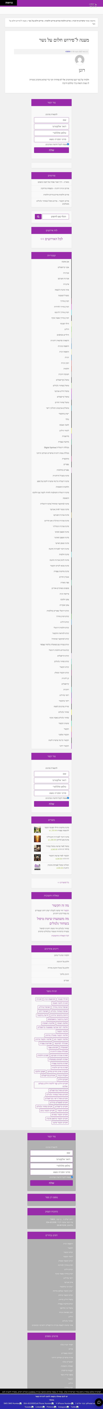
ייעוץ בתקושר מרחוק (59, 1015)
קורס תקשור (62, 1111)
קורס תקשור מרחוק (65, 1295)
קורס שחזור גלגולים (44, 1107)
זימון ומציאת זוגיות (66, 1312)
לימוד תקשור (62, 1031)
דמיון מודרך (68, 1388)
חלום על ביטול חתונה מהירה (58, 968)
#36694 (67, 52)
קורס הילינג (62, 1080)
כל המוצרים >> (63, 883)
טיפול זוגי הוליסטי (66, 1308)
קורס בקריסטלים (47, 1076)
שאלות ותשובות (67, 1366)
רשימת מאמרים (67, 1353)
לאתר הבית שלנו (66, 1345)
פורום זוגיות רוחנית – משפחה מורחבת (55, 188)
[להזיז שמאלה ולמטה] (2, 3)
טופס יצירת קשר (67, 1375)
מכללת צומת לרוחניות (58, 1051)
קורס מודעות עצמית (65, 1304)
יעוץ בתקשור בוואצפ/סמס (57, 1019)
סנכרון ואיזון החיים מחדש (57, 1072)
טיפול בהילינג (44, 1007)
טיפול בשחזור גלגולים (59, 1011)
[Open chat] (99, 1402)
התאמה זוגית (49, 999)
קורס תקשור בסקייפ (59, 1115)
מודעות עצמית (45, 1043)
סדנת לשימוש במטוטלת (58, 1059)
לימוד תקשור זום (60, 1039)
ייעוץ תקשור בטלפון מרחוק (63, 1291)
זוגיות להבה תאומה (60, 1003)
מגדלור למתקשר (60, 1043)
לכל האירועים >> (51, 239)
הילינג (70, 1317)
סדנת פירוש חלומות (59, 1068)
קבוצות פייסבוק (67, 1370)
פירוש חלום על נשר (35, 21)
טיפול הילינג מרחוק (66, 1300)
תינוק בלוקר (64, 974)
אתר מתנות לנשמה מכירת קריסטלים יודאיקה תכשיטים (52, 1325)
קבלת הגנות (62, 1076)
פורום (71, 1349)
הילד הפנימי (62, 999)
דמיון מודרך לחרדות (65, 1265)
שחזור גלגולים (67, 1321)
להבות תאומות (47, 1023)
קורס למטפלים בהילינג (58, 1102)
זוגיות (38, 999)
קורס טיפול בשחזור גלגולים (57, 1094)
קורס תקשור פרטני (60, 1123)
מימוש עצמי (52, 1047)
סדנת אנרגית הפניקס (59, 1055)
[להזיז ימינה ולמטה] (3, 3)
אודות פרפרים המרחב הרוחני (62, 1358)
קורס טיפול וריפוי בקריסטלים (56, 1098)
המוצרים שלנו (67, 1362)
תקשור (66, 911)
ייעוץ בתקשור (42, 1015)
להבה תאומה (62, 1023)
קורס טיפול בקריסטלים (58, 1090)
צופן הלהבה (39, 1072)
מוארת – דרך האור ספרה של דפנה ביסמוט (53, 182)
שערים (66, 981)
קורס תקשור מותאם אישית (57, 1119)
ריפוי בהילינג (68, 1278)
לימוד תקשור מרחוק (42, 1039)
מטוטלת (64, 1047)
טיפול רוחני (42, 1011)
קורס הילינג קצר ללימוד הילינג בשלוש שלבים (53, 1085)
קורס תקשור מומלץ (65, 1261)
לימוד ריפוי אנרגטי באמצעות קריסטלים (52, 1027)
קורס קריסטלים (61, 1107)
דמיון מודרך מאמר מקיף (64, 1274)
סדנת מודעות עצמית (59, 1063)
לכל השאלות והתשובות (60, 936)
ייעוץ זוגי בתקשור (66, 1287)
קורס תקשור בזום (47, 1111)
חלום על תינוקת (63, 962)
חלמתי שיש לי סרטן (61, 955)
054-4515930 (51, 1222)
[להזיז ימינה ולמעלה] (3, 2)
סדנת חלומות (42, 1055)
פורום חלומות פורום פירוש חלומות (58, 21)
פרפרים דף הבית (79, 21)
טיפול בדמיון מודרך (60, 1007)
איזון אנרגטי (68, 1282)
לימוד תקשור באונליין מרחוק (56, 1035)
